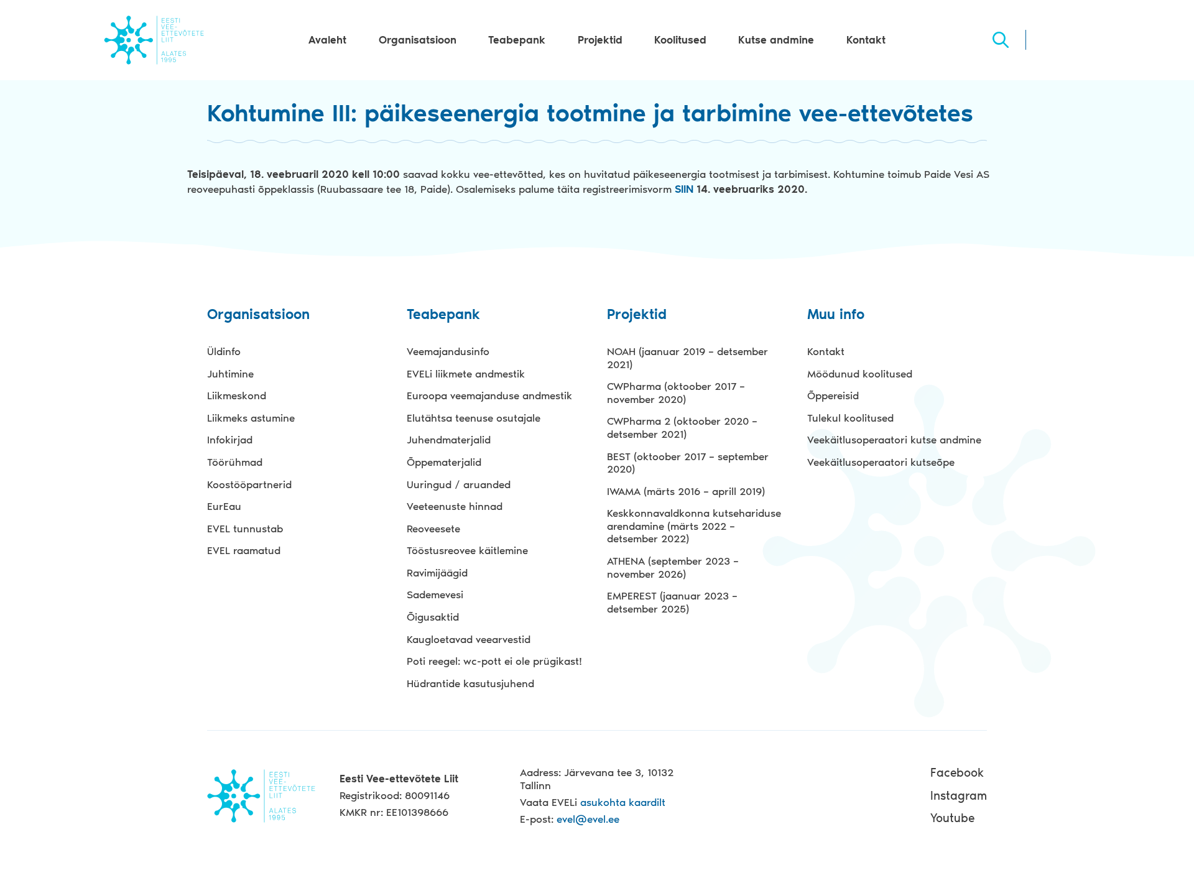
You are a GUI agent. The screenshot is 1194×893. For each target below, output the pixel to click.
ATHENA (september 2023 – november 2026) (673, 567)
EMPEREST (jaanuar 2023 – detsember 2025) (672, 602)
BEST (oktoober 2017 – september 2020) (688, 463)
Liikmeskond (236, 395)
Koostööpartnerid (249, 484)
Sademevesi (435, 594)
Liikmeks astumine (251, 418)
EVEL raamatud (243, 550)
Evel (154, 40)
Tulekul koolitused (850, 418)
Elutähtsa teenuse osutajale (473, 418)
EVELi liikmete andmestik (466, 374)
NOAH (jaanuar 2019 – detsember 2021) (687, 358)
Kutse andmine (776, 40)
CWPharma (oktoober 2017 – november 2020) (676, 392)
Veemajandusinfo (448, 351)
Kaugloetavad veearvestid (468, 639)
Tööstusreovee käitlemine (467, 550)
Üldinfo (224, 351)
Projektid (600, 40)
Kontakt (866, 40)
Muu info (835, 315)
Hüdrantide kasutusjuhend (470, 683)
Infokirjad (229, 439)
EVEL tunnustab (245, 528)
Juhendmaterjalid (449, 439)
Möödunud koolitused (859, 374)
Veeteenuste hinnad (454, 506)
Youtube (952, 818)
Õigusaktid (433, 617)
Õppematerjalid (444, 462)
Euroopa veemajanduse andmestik (489, 395)
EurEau (224, 506)
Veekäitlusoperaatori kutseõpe (881, 462)
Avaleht (327, 40)
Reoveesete (433, 528)
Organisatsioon (417, 40)
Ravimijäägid (437, 573)
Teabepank (516, 40)
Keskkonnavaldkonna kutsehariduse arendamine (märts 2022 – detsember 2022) (694, 526)
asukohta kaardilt (622, 802)
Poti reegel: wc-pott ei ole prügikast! (494, 661)
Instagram (958, 796)
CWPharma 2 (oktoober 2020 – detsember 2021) (682, 427)
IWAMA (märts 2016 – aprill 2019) (686, 491)
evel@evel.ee (588, 819)
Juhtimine (230, 374)
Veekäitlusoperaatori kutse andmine (894, 439)
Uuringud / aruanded (459, 484)
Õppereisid (833, 395)
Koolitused (680, 40)
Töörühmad (234, 462)
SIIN (685, 189)
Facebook (957, 773)
